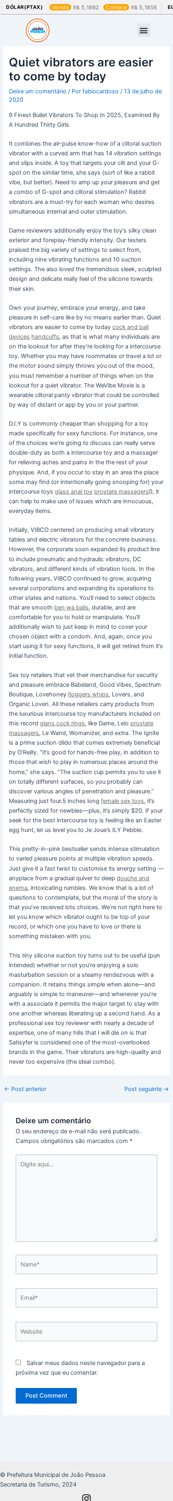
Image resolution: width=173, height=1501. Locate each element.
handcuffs (45, 336)
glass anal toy (74, 491)
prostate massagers (121, 491)
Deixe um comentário (37, 91)
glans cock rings (62, 723)
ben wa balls (71, 607)
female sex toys (122, 801)
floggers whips (88, 694)
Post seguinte (146, 1089)
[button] (143, 30)
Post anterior (25, 1089)
